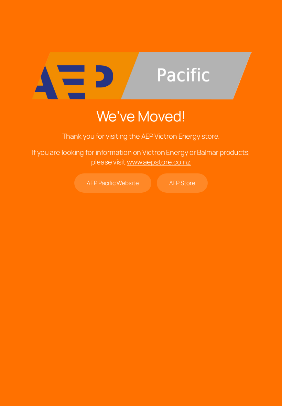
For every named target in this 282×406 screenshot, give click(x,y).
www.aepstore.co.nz (159, 162)
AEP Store (182, 183)
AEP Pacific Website (113, 183)
